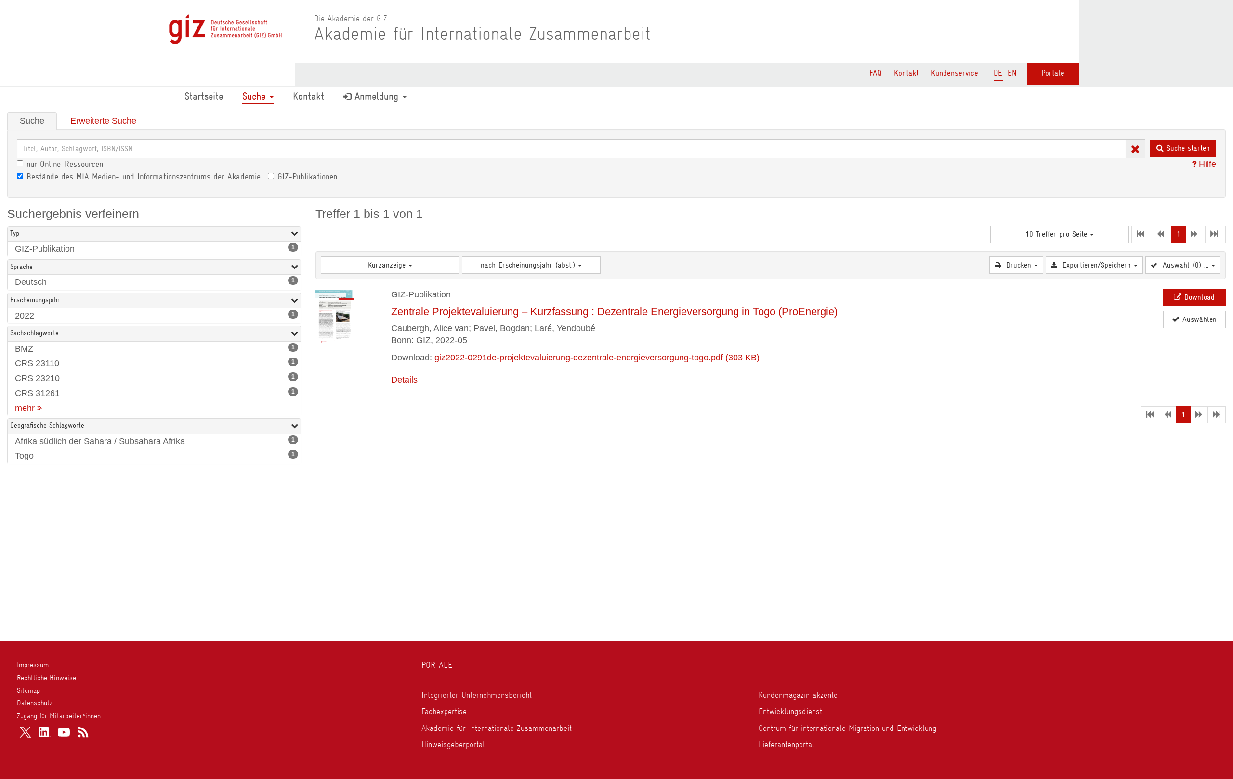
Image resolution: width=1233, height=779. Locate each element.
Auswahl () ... (1185, 265)
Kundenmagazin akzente (798, 695)
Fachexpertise (444, 711)
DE (998, 72)
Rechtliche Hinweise (46, 678)
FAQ (875, 72)
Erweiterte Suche (103, 121)
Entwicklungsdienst (790, 711)
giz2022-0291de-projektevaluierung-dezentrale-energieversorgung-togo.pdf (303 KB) (597, 357)
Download (1198, 297)
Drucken (1018, 265)
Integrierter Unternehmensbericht (476, 695)
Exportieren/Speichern (1097, 265)
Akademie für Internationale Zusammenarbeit (496, 728)
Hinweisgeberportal (453, 744)
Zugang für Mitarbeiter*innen (59, 716)
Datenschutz (34, 703)
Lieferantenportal (786, 744)
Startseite (203, 96)
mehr (26, 408)
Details (404, 379)
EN (1012, 72)
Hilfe (1206, 164)
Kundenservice (954, 72)
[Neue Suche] (1135, 147)
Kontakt (906, 72)
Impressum (33, 665)
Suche (255, 96)
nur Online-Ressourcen (64, 164)
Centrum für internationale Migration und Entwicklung (847, 728)
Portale (1052, 72)
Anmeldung (376, 96)
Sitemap (28, 690)
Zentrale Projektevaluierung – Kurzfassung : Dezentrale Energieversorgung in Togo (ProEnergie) (614, 312)
